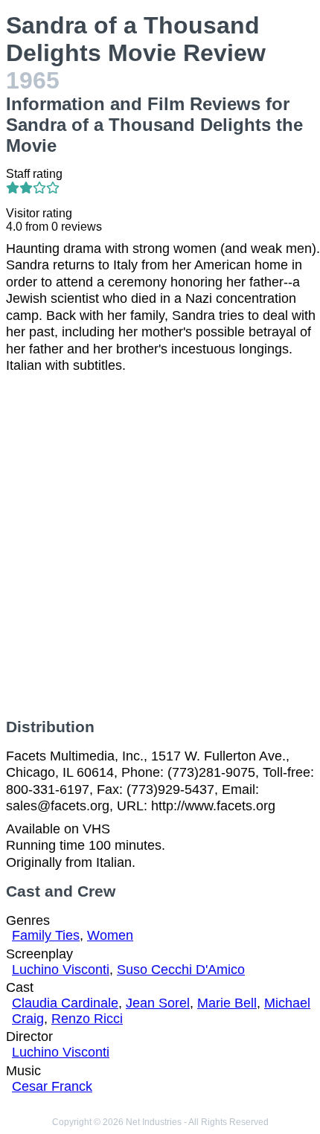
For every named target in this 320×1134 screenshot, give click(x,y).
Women (110, 935)
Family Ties (46, 935)
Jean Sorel (158, 1003)
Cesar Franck (52, 1086)
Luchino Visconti (60, 969)
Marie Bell (227, 1003)
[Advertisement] (160, 546)
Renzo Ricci (87, 1018)
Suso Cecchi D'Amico (181, 969)
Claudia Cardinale (65, 1003)
